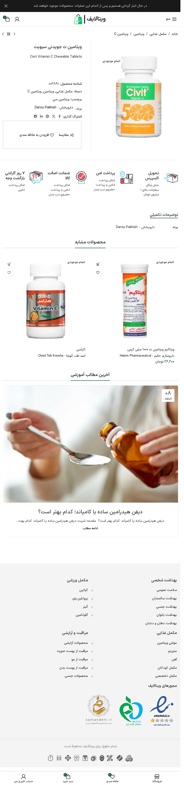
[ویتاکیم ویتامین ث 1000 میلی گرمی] (135, 301)
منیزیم (172, 651)
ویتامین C (121, 34)
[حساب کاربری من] (17, 19)
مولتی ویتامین (167, 642)
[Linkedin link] (41, 116)
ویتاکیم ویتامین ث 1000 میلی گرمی (150, 349)
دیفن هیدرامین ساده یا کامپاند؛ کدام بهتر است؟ (90, 512)
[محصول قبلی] (14, 34)
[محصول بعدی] (3, 34)
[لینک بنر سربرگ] (90, 6)
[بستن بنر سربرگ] (6, 6)
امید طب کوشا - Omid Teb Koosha (62, 355)
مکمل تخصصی (166, 675)
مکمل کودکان (167, 667)
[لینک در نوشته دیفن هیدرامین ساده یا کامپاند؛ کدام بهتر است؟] (90, 444)
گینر (85, 606)
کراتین (83, 590)
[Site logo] (90, 19)
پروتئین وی (80, 598)
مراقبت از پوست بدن (73, 667)
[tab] (164, 215)
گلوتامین (82, 614)
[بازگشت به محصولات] (9, 34)
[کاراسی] (45, 301)
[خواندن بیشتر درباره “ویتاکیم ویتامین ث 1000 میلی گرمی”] (98, 264)
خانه (175, 34)
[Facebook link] (60, 116)
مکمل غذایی (158, 34)
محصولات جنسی (76, 675)
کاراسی (81, 349)
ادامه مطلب (90, 528)
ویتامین (138, 34)
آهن (174, 659)
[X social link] (54, 116)
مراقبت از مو (79, 659)
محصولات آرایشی (76, 642)
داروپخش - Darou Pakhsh (54, 107)
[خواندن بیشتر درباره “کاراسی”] (9, 264)
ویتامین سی (61, 99)
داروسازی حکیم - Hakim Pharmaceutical (147, 355)
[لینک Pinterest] (47, 116)
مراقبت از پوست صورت (72, 651)
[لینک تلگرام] (35, 116)
